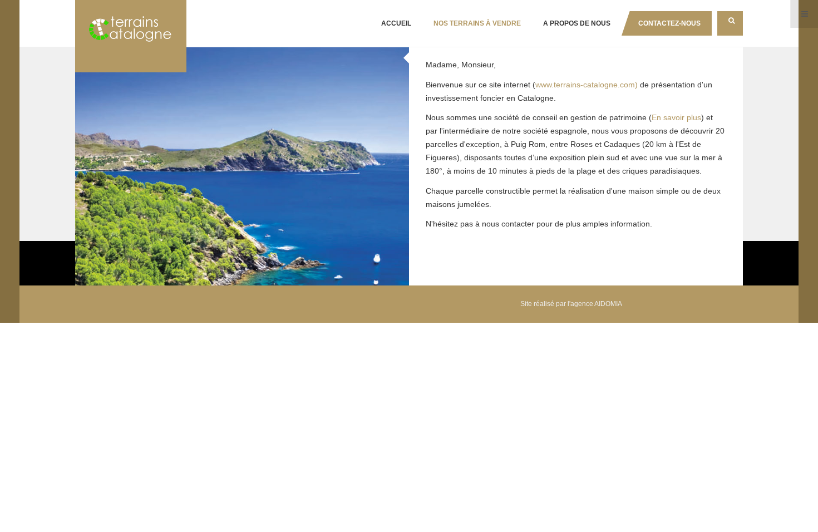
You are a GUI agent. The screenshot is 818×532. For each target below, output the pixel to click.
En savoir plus (676, 117)
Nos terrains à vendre (477, 23)
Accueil (396, 23)
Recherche (730, 23)
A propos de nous (576, 23)
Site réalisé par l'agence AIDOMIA (571, 304)
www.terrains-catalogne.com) (586, 84)
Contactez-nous (669, 23)
